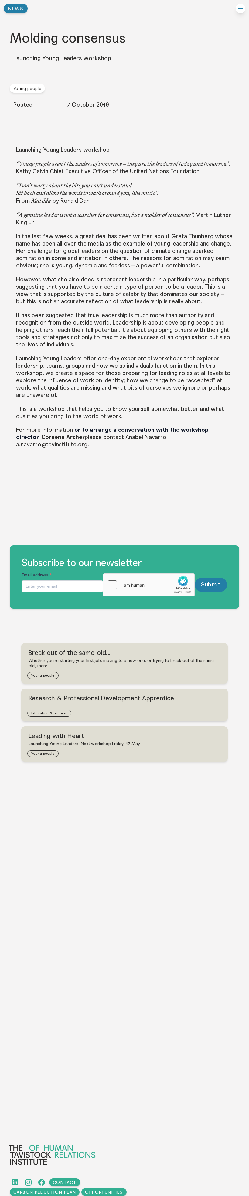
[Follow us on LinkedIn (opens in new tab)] (15, 1182)
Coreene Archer (63, 437)
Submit (210, 584)
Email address (37, 575)
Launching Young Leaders (49, 358)
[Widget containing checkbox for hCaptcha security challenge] (149, 584)
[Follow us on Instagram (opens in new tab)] (28, 1182)
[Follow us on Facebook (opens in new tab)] (41, 1182)
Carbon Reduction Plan (44, 1192)
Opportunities (104, 1192)
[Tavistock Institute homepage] (124, 1155)
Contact (65, 1182)
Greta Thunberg (192, 236)
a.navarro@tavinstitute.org (51, 444)
